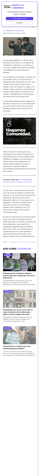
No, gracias (19, 23)
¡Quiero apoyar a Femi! (19, 18)
